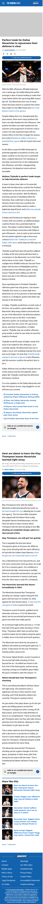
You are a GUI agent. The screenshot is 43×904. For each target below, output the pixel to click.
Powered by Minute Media (16, 889)
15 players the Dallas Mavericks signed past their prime (20, 414)
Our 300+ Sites (26, 865)
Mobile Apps (7, 869)
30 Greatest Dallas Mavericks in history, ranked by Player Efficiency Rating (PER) (21, 395)
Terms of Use (7, 876)
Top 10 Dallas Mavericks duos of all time (21, 419)
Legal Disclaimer (8, 880)
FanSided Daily (26, 869)
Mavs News (12, 436)
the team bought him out (12, 511)
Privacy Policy (26, 873)
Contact (5, 865)
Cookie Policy (25, 876)
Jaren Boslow (9, 50)
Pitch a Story (7, 873)
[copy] (14, 53)
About (4, 861)
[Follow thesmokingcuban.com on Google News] (37, 427)
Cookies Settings (27, 884)
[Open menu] (3, 3)
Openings (24, 861)
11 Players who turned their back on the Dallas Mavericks (21, 407)
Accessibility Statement (30, 880)
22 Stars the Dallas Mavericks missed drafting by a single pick (20, 401)
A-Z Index (6, 884)
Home (4, 436)
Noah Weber (9, 469)
